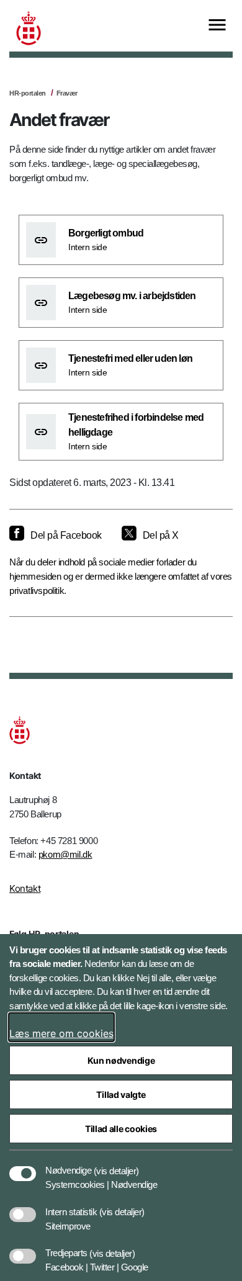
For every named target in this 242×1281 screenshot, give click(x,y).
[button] (116, 1164)
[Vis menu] (217, 25)
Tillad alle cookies (121, 1128)
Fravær (67, 93)
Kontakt (24, 888)
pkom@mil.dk (65, 854)
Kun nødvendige (121, 1060)
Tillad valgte (120, 1094)
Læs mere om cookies (61, 1033)
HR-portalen (27, 93)
